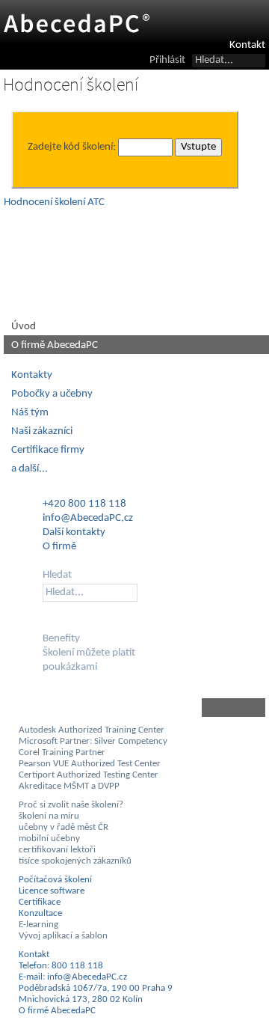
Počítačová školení (55, 880)
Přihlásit (167, 60)
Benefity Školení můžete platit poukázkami (89, 653)
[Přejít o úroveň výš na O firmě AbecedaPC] (134, 707)
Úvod (23, 326)
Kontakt (247, 45)
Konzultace (40, 913)
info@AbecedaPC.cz (88, 518)
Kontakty (31, 375)
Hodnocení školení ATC (54, 202)
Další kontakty (74, 532)
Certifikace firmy (47, 450)
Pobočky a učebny (52, 394)
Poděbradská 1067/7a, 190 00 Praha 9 (96, 988)
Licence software (51, 891)
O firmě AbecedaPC (54, 345)
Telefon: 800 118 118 (61, 966)
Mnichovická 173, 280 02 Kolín (81, 999)
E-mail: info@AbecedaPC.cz (73, 977)
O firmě (59, 546)
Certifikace (40, 902)
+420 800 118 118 (84, 504)
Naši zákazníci (41, 431)
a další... (29, 468)
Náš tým (30, 412)
